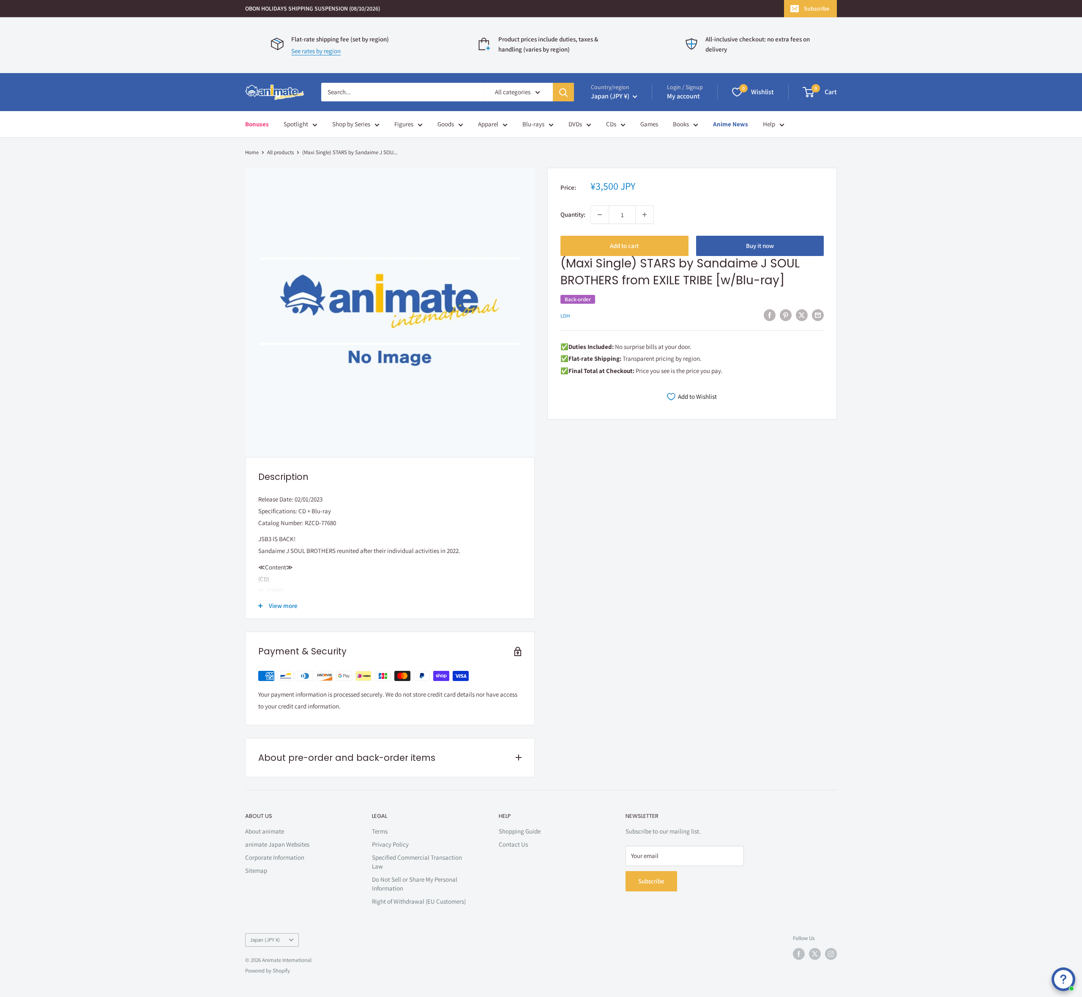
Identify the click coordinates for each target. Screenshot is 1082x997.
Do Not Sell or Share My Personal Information (414, 883)
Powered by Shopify (267, 970)
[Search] (563, 92)
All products (280, 152)
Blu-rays (533, 124)
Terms (380, 831)
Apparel (488, 124)
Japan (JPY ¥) (265, 939)
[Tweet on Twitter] (802, 315)
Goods (445, 124)
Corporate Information (274, 857)
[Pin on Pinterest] (786, 315)
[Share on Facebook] (770, 315)
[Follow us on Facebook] (799, 954)
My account (683, 96)
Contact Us (513, 844)
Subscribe (816, 8)
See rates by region (316, 51)
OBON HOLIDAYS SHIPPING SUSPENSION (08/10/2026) (312, 8)
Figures (403, 124)
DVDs (575, 124)
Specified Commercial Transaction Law (417, 861)
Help (769, 124)
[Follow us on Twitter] (815, 954)
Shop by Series (351, 124)
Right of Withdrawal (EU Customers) (419, 901)
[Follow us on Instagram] (831, 954)
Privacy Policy (390, 844)
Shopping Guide (520, 831)
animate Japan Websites (277, 844)
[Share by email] (818, 315)
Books (681, 124)
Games (649, 124)
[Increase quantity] (644, 214)
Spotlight (296, 124)
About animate (264, 831)
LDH (565, 315)
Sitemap (256, 870)
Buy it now (760, 246)
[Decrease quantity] (600, 214)
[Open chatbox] (1063, 979)
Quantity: (572, 214)
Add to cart (624, 246)
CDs (611, 124)
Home (252, 152)
